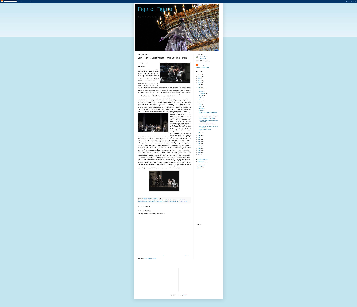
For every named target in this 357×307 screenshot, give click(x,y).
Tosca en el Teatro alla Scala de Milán (208, 116)
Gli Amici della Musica (203, 163)
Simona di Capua (175, 201)
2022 (199, 82)
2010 (199, 152)
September (202, 93)
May (200, 102)
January (201, 110)
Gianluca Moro (173, 199)
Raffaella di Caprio (167, 201)
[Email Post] (160, 198)
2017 (199, 137)
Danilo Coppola (145, 199)
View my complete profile (202, 67)
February (201, 108)
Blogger (185, 295)
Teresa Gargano (183, 201)
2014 (199, 143)
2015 (199, 141)
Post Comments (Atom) (150, 258)
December (202, 89)
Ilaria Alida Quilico (181, 199)
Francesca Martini (165, 199)
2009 (199, 154)
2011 (199, 150)
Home (164, 256)
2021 (199, 85)
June (200, 100)
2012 (199, 148)
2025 (199, 76)
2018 (199, 135)
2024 (199, 78)
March (201, 106)
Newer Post (141, 256)
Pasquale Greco (158, 201)
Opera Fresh (201, 167)
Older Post (187, 256)
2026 (199, 74)
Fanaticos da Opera (203, 159)
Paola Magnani (151, 201)
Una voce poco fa (202, 65)
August (201, 95)
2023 (199, 80)
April (200, 104)
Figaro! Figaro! (156, 9)
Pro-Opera (200, 169)
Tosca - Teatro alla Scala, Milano (207, 118)
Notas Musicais (201, 165)
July (200, 97)
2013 (199, 146)
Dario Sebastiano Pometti (155, 199)
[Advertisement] (210, 187)
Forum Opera (201, 161)
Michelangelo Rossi (142, 201)
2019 (199, 133)
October (201, 91)
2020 (199, 87)
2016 (199, 139)
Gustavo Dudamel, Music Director (203, 60)
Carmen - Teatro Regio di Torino (207, 124)
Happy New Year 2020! (205, 129)
